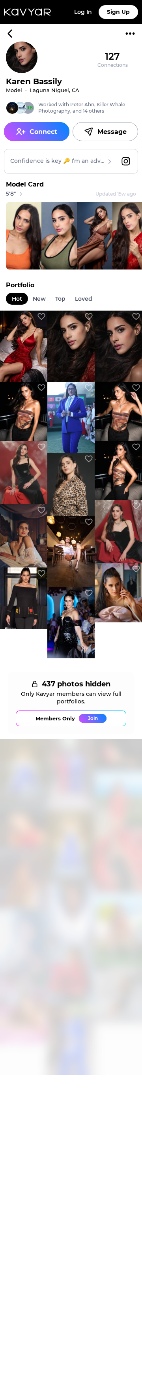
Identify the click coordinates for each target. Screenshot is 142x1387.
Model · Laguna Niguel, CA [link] (42, 90)
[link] (23, 346)
